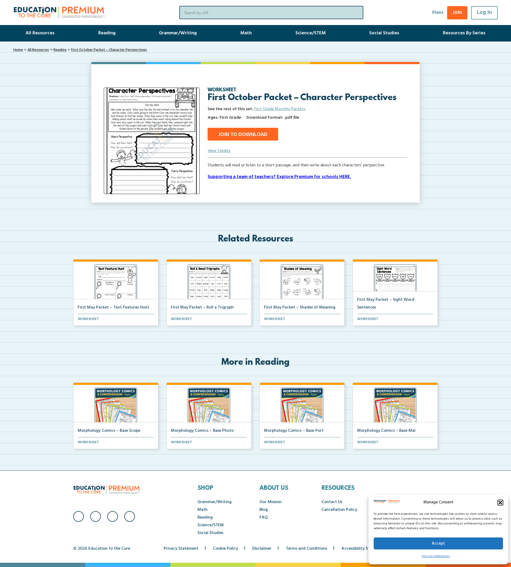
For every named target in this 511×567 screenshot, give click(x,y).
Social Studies (384, 33)
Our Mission (270, 502)
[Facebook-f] (78, 516)
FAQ (263, 517)
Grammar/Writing (178, 33)
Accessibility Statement (363, 548)
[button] (500, 502)
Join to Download (242, 134)
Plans (437, 13)
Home (18, 50)
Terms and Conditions (306, 548)
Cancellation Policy (339, 509)
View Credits (219, 150)
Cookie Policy (225, 548)
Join (457, 12)
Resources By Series (464, 33)
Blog (263, 509)
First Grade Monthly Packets (280, 109)
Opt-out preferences (436, 556)
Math (246, 33)
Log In (484, 12)
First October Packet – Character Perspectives (109, 50)
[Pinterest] (129, 516)
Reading (107, 33)
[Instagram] (95, 516)
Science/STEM (310, 33)
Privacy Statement (181, 548)
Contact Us (332, 502)
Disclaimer (261, 548)
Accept (438, 543)
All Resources (40, 33)
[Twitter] (112, 516)
